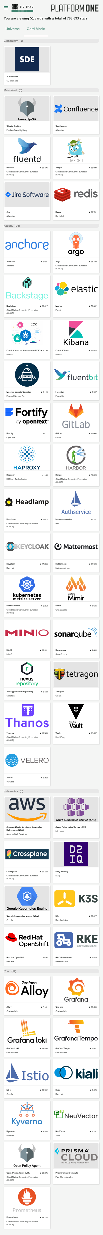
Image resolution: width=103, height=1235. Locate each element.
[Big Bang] (75, 9)
